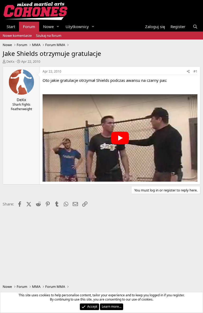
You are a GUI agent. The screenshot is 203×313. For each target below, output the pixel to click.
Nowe (48, 26)
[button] (58, 27)
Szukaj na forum (48, 35)
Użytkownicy (77, 26)
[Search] (195, 27)
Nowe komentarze (17, 35)
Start (11, 26)
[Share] (188, 72)
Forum (29, 26)
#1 (195, 71)
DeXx (10, 61)
